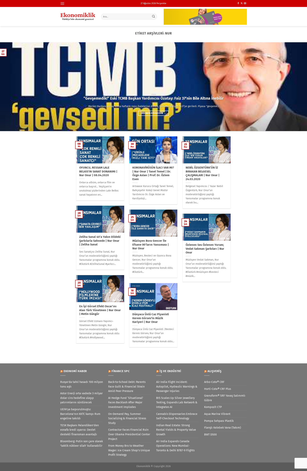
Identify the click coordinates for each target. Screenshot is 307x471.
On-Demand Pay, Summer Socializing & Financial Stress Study (127, 418)
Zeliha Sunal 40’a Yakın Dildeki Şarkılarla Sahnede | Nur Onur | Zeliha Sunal (100, 240)
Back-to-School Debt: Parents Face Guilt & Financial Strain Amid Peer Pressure (127, 386)
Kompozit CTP (213, 407)
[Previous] (10, 87)
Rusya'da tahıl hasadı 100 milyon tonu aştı (81, 384)
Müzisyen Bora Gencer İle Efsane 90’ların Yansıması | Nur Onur (150, 244)
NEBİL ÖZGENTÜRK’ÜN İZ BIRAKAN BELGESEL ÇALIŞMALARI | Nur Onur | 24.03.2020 (202, 173)
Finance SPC (121, 371)
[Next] (296, 87)
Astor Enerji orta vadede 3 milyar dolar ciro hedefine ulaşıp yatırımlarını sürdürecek (81, 398)
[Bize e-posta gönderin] (245, 3)
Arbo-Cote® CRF (214, 382)
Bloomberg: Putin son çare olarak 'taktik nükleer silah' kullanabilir (81, 444)
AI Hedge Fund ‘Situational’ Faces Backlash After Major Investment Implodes (125, 402)
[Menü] (62, 3)
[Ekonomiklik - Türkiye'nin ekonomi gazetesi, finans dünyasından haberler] (78, 16)
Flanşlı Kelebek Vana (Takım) (222, 427)
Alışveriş (215, 371)
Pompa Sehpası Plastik (219, 421)
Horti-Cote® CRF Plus (217, 389)
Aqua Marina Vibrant (217, 414)
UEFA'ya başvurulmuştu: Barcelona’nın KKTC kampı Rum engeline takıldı (80, 414)
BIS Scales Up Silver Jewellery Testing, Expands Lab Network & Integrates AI (176, 402)
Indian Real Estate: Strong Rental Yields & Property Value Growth (176, 430)
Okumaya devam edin (153, 113)
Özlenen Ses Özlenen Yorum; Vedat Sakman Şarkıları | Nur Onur (205, 248)
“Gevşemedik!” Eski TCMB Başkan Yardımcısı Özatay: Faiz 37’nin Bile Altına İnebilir (154, 98)
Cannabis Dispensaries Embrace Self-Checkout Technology (176, 416)
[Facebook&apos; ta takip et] (238, 3)
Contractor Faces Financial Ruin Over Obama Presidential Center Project (129, 434)
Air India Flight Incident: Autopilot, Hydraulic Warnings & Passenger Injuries (176, 386)
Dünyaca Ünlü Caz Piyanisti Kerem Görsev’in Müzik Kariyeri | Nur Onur (150, 318)
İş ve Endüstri (170, 371)
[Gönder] (154, 16)
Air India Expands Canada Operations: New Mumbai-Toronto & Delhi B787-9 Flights (175, 446)
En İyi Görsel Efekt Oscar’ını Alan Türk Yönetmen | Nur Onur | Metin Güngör (100, 310)
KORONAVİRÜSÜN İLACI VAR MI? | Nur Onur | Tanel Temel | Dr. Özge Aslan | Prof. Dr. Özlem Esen (153, 173)
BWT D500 (210, 434)
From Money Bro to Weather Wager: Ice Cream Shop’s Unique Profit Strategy (129, 450)
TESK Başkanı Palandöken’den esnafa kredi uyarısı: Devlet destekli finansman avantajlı (79, 430)
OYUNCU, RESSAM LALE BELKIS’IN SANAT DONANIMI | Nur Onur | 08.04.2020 (98, 171)
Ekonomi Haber (75, 371)
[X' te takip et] (242, 3)
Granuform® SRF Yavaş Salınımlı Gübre (224, 398)
